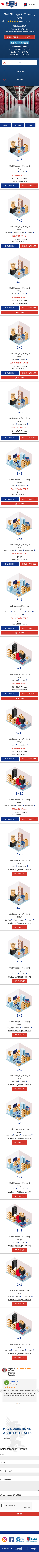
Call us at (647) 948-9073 (19, 869)
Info (20, 62)
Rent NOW (9, 185)
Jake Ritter (14, 1381)
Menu (33, 4)
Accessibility (5, 1548)
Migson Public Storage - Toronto (12, 1372)
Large (30, 125)
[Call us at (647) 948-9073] (25, 4)
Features (20, 71)
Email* (2, 1463)
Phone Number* (6, 1471)
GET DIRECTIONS (12, 37)
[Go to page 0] (16, 1403)
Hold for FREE (29, 185)
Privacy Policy (33, 1548)
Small (5, 125)
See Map (27, 37)
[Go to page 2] (19, 1403)
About (20, 80)
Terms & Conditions (18, 1548)
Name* (2, 1454)
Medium (18, 125)
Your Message (5, 1479)
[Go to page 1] (17, 1403)
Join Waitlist (19, 873)
